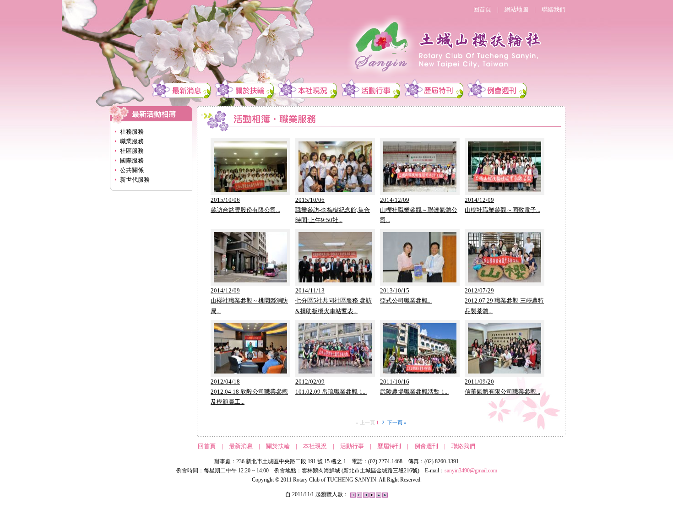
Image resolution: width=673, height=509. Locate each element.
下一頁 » (397, 422)
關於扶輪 (278, 446)
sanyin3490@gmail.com (471, 470)
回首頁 (482, 9)
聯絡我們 (553, 9)
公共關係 (132, 170)
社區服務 (132, 150)
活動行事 (352, 446)
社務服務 (132, 131)
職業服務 (132, 141)
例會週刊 (426, 446)
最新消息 (241, 446)
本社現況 (315, 446)
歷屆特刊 (389, 446)
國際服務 (132, 160)
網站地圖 (516, 9)
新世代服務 (135, 179)
